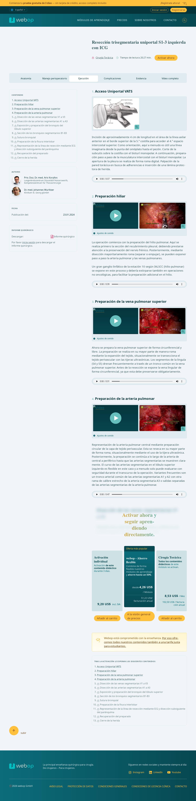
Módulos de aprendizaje (93, 20)
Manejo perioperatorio (54, 78)
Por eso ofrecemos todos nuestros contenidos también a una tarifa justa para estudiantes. (142, 642)
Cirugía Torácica (104, 57)
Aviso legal (56, 786)
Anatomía (26, 78)
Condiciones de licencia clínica (151, 786)
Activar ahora (166, 57)
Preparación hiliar (24, 104)
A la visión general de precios (138, 616)
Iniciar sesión (159, 9)
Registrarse (178, 9)
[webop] (21, 20)
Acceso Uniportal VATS (26, 100)
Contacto (170, 20)
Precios (122, 20)
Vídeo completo (170, 78)
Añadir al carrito (107, 618)
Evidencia (141, 78)
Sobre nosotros (145, 20)
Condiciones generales (112, 786)
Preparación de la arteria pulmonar (33, 112)
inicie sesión (28, 242)
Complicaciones (112, 78)
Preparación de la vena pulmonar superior (37, 108)
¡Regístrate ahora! (170, 3)
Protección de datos (80, 786)
